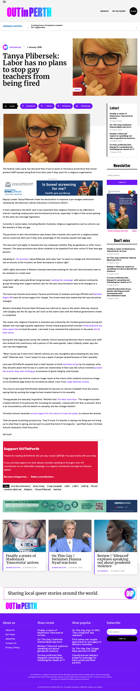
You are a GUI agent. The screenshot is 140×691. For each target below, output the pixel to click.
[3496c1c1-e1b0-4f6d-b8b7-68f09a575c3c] (70, 506)
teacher (57, 489)
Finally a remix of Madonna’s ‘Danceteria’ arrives (121, 116)
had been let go (71, 364)
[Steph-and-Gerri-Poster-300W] (122, 211)
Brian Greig (38, 486)
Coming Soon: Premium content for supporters (46, 26)
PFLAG (94, 486)
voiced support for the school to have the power (54, 413)
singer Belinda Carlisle (78, 381)
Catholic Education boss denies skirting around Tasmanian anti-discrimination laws (119, 292)
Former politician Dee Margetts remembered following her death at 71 (122, 147)
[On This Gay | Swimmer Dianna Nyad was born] (70, 536)
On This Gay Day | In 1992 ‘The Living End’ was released (86, 632)
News (77, 89)
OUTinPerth (15, 47)
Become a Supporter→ (16, 476)
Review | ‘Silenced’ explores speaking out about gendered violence (122, 136)
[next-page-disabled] (136, 28)
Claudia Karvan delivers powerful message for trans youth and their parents (85, 658)
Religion (28, 489)
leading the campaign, (62, 280)
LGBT (67, 486)
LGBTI (75, 486)
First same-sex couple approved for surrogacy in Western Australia (86, 641)
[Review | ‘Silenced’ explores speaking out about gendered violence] (115, 536)
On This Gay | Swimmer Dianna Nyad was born (121, 126)
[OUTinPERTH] (29, 12)
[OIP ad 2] (70, 593)
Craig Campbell (54, 486)
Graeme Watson (13, 567)
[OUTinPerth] (6, 47)
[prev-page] (28, 28)
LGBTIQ (84, 486)
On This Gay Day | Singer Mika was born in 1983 (85, 650)
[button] (104, 11)
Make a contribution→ (43, 476)
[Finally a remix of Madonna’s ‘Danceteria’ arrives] (24, 536)
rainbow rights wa (12, 489)
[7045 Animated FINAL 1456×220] (53, 187)
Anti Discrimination (20, 486)
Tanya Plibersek (43, 489)
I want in (122, 182)
